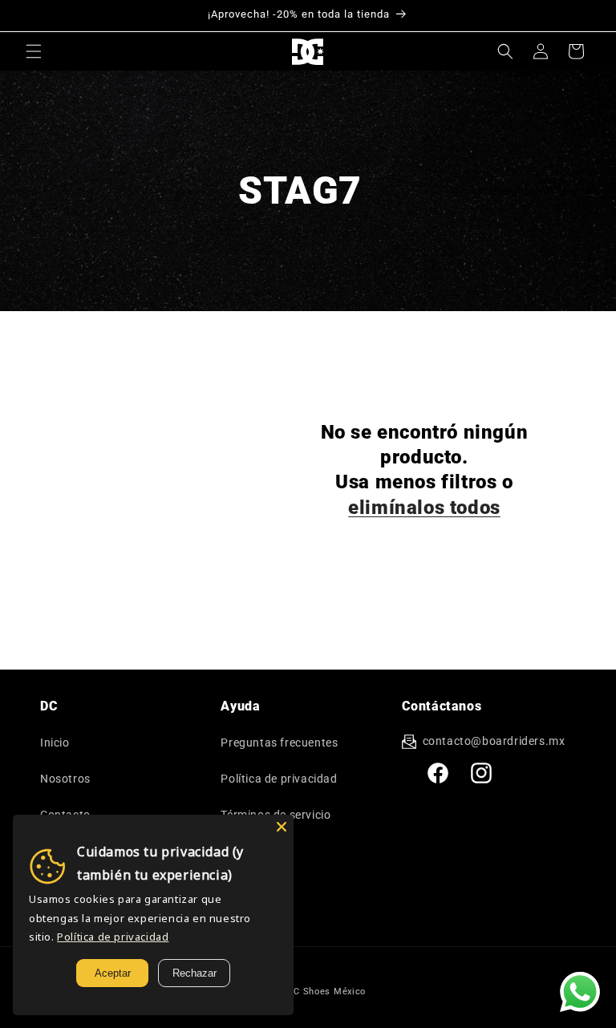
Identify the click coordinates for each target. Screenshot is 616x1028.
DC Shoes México (327, 991)
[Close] (282, 827)
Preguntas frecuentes (279, 742)
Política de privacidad (279, 778)
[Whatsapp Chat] (580, 992)
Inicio (55, 742)
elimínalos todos (424, 507)
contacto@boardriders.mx (494, 741)
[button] (33, 51)
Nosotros (65, 778)
